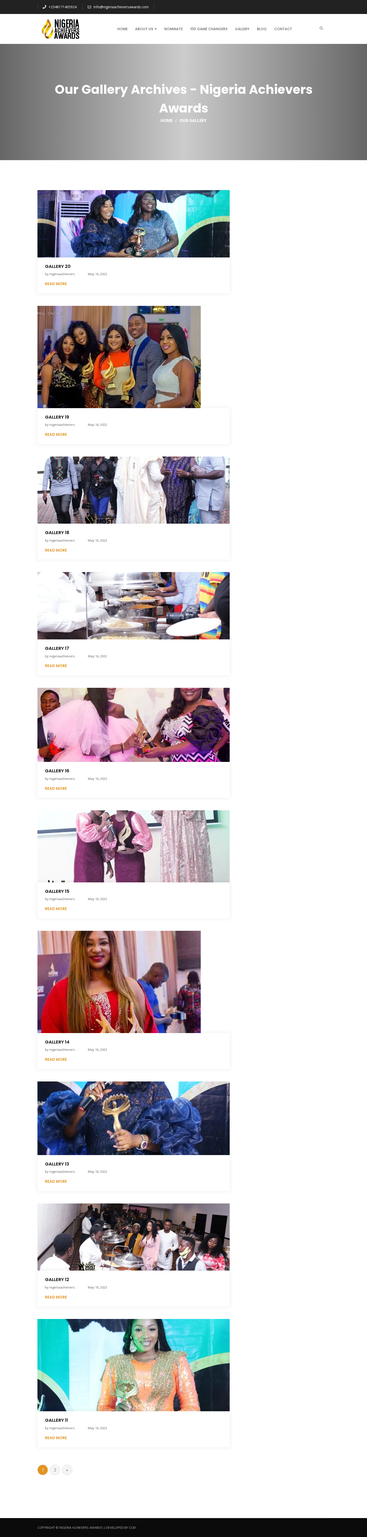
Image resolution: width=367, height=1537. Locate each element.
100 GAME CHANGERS (208, 28)
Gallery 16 (57, 771)
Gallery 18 (57, 532)
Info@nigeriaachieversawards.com (120, 6)
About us (144, 28)
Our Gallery (193, 120)
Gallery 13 (57, 1164)
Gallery (242, 28)
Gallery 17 (57, 648)
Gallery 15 (57, 891)
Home (122, 28)
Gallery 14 (57, 1042)
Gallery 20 (58, 266)
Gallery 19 (57, 417)
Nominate (173, 28)
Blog (262, 28)
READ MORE (56, 283)
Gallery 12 (57, 1279)
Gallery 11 (56, 1420)
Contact (283, 28)
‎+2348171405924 (62, 6)
